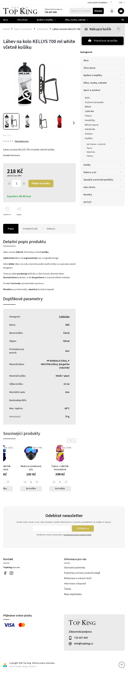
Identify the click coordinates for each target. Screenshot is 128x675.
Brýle (87, 97)
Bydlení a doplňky (93, 75)
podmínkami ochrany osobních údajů (77, 534)
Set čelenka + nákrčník (96, 144)
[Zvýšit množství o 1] (23, 183)
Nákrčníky (91, 152)
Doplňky (89, 138)
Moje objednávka (73, 594)
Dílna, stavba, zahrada (95, 83)
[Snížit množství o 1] (9, 183)
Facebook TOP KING (5, 573)
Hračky (87, 165)
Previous (69, 440)
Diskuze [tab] (51, 228)
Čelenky (90, 156)
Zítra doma (89, 68)
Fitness (88, 115)
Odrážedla (90, 129)
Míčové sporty (91, 124)
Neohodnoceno (22, 141)
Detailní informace (11, 155)
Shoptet (18, 666)
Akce (86, 60)
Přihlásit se (83, 528)
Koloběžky (90, 120)
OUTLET (88, 202)
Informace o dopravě (75, 583)
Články (67, 589)
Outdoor (89, 133)
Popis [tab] (11, 228)
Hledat (98, 11)
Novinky (88, 194)
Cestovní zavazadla (94, 102)
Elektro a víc (90, 172)
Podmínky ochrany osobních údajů (82, 573)
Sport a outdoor (92, 90)
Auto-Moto (89, 187)
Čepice (89, 148)
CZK (121, 2)
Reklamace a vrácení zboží (77, 578)
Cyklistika (89, 111)
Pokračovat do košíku (106, 40)
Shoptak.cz (32, 666)
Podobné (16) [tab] (30, 228)
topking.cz (11, 573)
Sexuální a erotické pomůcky (98, 179)
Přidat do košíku (41, 183)
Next (74, 440)
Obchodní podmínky (97, 2)
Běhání (88, 106)
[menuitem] (7, 20)
